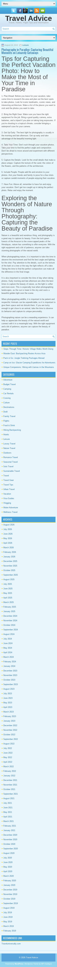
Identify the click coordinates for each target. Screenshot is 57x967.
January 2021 (9, 830)
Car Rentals (8, 393)
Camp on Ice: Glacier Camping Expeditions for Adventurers (29, 362)
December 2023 (10, 671)
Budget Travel (9, 384)
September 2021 (10, 794)
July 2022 (7, 748)
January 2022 (9, 775)
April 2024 (7, 652)
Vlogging (7, 503)
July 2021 (7, 803)
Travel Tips (8, 485)
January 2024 (9, 666)
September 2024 (10, 629)
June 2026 (7, 534)
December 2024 (10, 616)
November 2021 (10, 785)
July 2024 (7, 639)
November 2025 (10, 566)
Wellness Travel (10, 512)
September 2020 (10, 848)
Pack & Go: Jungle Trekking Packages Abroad (23, 358)
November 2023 (10, 675)
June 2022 (7, 753)
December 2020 (10, 835)
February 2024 (9, 661)
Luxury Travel (9, 444)
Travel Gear (8, 480)
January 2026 (9, 557)
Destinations (8, 407)
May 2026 (7, 538)
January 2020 (9, 885)
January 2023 (9, 721)
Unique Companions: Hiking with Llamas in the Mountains (28, 367)
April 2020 (7, 871)
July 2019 (7, 912)
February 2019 (9, 931)
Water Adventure (10, 507)
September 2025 (10, 575)
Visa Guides (8, 498)
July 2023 (7, 693)
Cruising (6, 398)
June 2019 (7, 917)
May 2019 (7, 921)
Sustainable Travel (11, 471)
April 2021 (7, 817)
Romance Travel (10, 457)
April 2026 (7, 543)
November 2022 (10, 730)
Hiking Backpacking (12, 430)
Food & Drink (9, 425)
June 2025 (7, 588)
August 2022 (8, 744)
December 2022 (10, 725)
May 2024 (7, 648)
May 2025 (7, 593)
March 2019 (8, 926)
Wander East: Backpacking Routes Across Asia (24, 353)
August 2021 (8, 798)
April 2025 (7, 598)
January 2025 (9, 611)
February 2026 (9, 552)
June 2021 (7, 807)
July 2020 (7, 858)
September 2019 (10, 903)
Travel (6, 475)
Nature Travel (9, 448)
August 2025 (8, 579)
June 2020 (7, 862)
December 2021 (10, 780)
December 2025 (10, 561)
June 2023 (7, 698)
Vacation (7, 494)
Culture (6, 402)
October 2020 (9, 844)
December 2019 (10, 890)
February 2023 (9, 716)
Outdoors (7, 453)
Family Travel (9, 416)
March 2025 (8, 602)
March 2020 (8, 876)
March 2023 (8, 712)
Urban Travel (9, 489)
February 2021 (9, 826)
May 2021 (7, 812)
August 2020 (8, 853)
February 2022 (9, 771)
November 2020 (10, 839)
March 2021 (8, 821)
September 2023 (10, 684)
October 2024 (9, 625)
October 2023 (9, 680)
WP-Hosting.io (46, 964)
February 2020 (9, 880)
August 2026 (8, 525)
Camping (7, 389)
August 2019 (8, 908)
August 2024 (8, 634)
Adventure (7, 380)
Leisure (25, 45)
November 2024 (10, 620)
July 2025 (7, 584)
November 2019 (10, 894)
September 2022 (10, 739)
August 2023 (8, 689)
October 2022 (9, 734)
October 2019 (9, 899)
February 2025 (9, 607)
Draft (5, 412)
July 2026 (7, 529)
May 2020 (7, 867)
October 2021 (9, 789)
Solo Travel (8, 466)
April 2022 (7, 762)
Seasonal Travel (10, 462)
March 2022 (8, 766)
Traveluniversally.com (11, 944)
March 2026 (8, 547)
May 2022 (7, 757)
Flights (6, 421)
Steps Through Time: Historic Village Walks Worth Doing (28, 349)
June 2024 (7, 643)
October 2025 (9, 570)
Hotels (6, 434)
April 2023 (7, 707)
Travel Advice (28, 18)
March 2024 (8, 657)
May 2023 (7, 702)
